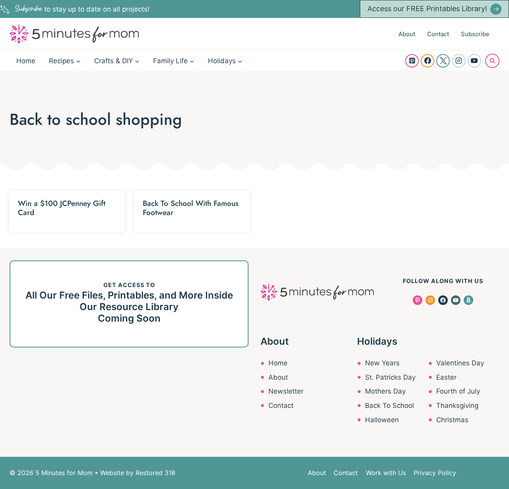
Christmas (452, 420)
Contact (438, 34)
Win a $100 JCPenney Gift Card (61, 208)
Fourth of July (458, 391)
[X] (443, 61)
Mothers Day (385, 391)
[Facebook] (427, 61)
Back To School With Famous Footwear (191, 208)
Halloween (382, 420)
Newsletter (285, 391)
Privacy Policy (435, 473)
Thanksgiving (457, 405)
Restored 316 (155, 473)
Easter (446, 377)
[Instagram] (459, 61)
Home (25, 61)
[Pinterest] (412, 61)
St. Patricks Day (390, 377)
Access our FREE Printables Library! (427, 8)
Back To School (389, 405)
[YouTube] (474, 61)
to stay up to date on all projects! (82, 9)
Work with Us (386, 473)
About (406, 34)
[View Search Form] (492, 61)
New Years (382, 363)
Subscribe (475, 34)
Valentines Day (460, 363)
